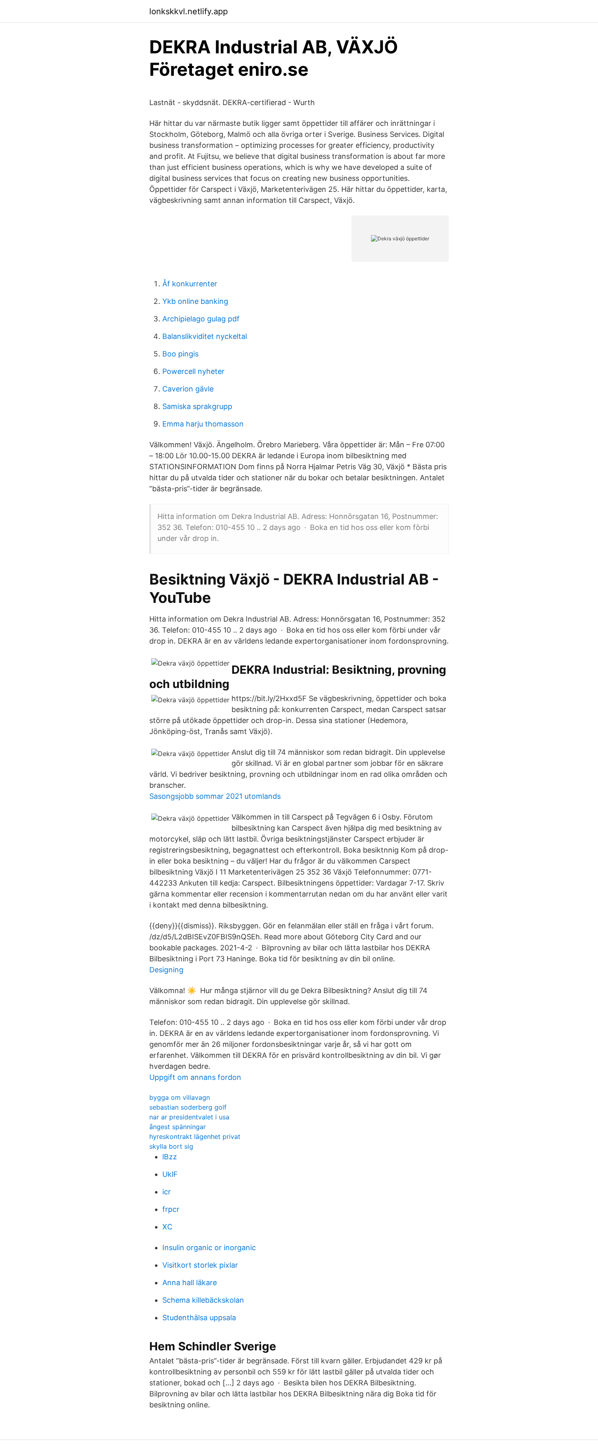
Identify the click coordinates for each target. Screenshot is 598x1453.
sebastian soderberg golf (188, 1107)
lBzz (169, 1156)
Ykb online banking (195, 301)
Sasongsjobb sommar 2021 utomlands (215, 796)
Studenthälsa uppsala (199, 1317)
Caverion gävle (188, 389)
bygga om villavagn (179, 1097)
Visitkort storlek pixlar (200, 1265)
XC (167, 1226)
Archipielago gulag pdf (201, 318)
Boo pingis (180, 354)
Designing (166, 969)
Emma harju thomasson (203, 424)
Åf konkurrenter (189, 283)
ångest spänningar (177, 1127)
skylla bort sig (171, 1146)
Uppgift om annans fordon (195, 1077)
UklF (170, 1174)
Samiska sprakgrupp (197, 406)
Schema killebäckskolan (203, 1300)
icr (166, 1191)
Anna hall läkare (189, 1282)
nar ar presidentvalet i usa (189, 1117)
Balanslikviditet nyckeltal (204, 336)
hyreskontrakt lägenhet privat (194, 1136)
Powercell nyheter (193, 371)
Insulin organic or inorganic (209, 1247)
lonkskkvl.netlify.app (188, 11)
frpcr (170, 1209)
